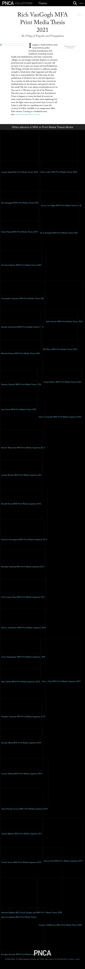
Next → (80, 15)
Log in (81, 3)
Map (51, 959)
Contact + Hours (74, 959)
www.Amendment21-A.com (27, 115)
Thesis (42, 3)
